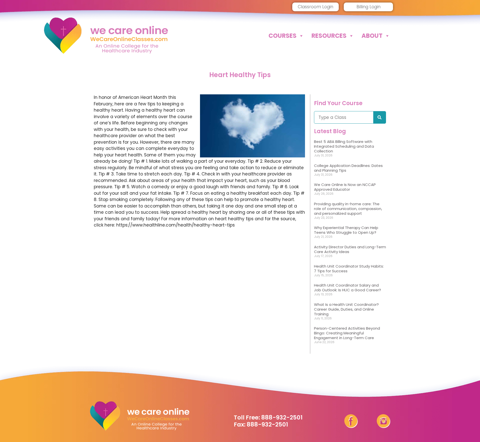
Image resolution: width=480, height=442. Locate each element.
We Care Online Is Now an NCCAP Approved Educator (345, 187)
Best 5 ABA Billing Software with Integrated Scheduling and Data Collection (344, 146)
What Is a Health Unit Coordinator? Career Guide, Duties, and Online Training (346, 309)
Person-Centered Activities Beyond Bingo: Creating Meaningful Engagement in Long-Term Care (347, 333)
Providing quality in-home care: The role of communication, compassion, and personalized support (348, 208)
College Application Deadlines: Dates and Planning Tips (348, 168)
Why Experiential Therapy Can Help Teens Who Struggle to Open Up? (346, 230)
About (372, 36)
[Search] (379, 117)
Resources (329, 36)
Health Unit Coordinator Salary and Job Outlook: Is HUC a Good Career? (347, 288)
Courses (282, 36)
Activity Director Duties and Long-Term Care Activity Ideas (350, 249)
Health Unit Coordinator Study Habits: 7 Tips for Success (349, 269)
